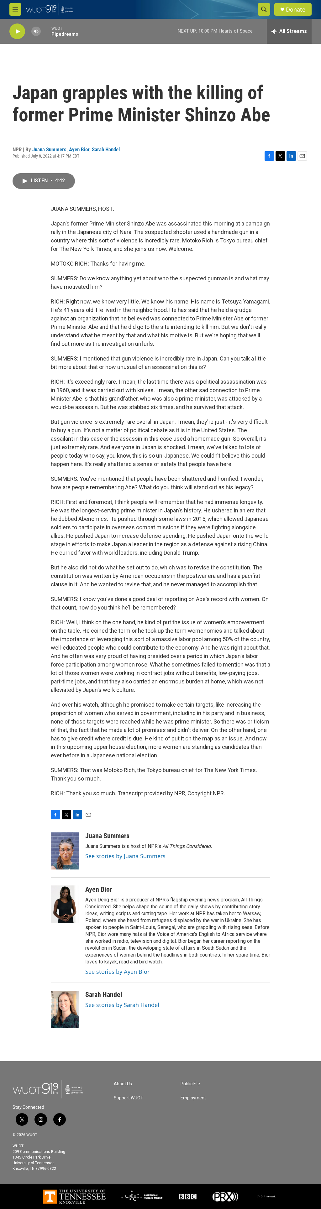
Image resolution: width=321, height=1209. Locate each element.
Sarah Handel (106, 149)
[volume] (36, 31)
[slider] (46, 31)
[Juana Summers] (65, 850)
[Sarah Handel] (65, 1009)
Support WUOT (128, 1098)
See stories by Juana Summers (125, 856)
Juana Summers (49, 149)
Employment (193, 1098)
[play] (17, 31)
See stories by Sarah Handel (122, 1005)
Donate (295, 9)
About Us (123, 1084)
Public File (190, 1084)
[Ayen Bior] (65, 904)
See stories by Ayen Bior (117, 971)
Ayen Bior (79, 149)
